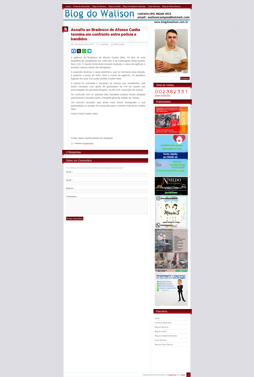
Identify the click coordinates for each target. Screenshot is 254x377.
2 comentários (103, 44)
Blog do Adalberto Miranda (134, 6)
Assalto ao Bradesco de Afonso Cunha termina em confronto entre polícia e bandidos (105, 34)
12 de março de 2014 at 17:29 (83, 44)
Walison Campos (119, 44)
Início (68, 6)
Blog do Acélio (115, 6)
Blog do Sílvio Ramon (171, 6)
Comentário (71, 196)
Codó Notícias (154, 6)
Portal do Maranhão (81, 6)
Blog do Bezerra (99, 6)
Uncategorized (88, 143)
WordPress (172, 375)
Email (68, 180)
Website (69, 188)
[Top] (188, 375)
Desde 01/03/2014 (162, 95)
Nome (68, 172)
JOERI (183, 375)
